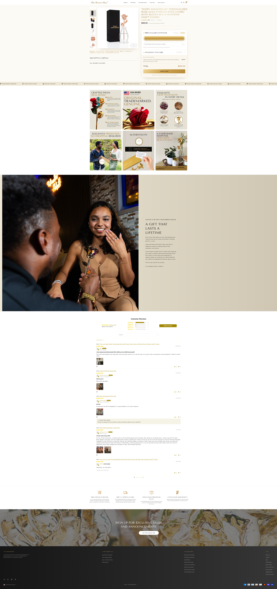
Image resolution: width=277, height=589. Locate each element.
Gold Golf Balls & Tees (189, 572)
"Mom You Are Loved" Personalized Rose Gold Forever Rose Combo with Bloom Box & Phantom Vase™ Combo (129, 459)
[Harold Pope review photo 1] (99, 411)
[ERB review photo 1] (99, 361)
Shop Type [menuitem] (152, 2)
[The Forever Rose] (99, 2)
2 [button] (136, 477)
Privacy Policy (269, 569)
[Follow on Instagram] (11, 579)
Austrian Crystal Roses (189, 564)
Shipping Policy (269, 572)
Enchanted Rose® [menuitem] (143, 2)
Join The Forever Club (148, 533)
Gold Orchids (187, 559)
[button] (164, 52)
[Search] (183, 2)
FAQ (267, 559)
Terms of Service (270, 567)
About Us (268, 555)
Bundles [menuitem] (125, 2)
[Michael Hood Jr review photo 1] (99, 386)
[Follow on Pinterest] (15, 579)
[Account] (181, 2)
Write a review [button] (168, 325)
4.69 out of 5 (112, 325)
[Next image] (135, 45)
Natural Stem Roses (188, 562)
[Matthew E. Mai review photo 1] (99, 449)
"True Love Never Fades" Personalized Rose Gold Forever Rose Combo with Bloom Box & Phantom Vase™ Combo (129, 344)
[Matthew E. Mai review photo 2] (107, 449)
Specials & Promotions (107, 555)
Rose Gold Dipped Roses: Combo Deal (110, 427)
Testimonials (269, 562)
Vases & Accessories (189, 567)
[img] (99, 346)
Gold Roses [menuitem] (132, 2)
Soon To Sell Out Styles (107, 559)
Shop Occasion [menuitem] (161, 2)
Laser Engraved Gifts (107, 557)
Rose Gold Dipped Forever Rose (108, 371)
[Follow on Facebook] (4, 579)
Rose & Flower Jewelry (189, 569)
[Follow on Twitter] (8, 579)
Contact (267, 557)
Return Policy (269, 564)
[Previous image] (132, 45)
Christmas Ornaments (189, 557)
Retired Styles (105, 562)
